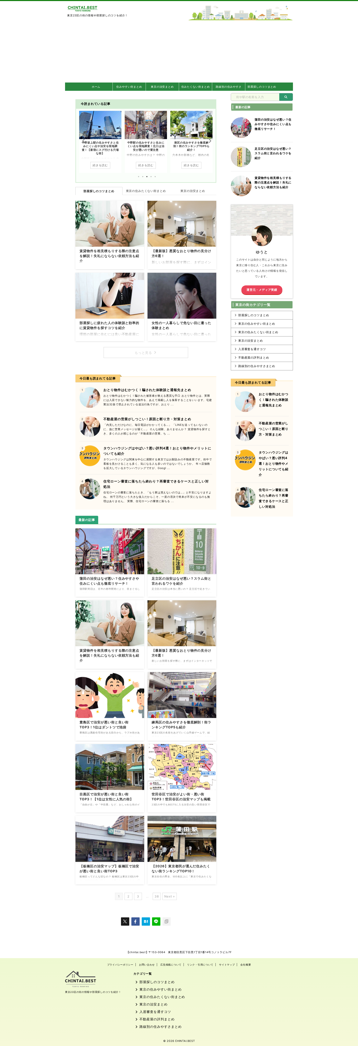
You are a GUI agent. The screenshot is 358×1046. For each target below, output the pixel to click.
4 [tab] (151, 177)
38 (157, 896)
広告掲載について (170, 964)
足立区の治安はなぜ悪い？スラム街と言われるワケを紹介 (273, 153)
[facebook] (135, 921)
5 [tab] (155, 177)
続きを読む (100, 165)
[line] (156, 921)
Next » (169, 896)
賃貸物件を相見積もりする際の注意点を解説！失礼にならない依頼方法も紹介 (109, 256)
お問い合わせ (147, 964)
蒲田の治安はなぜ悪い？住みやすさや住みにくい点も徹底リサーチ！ (273, 124)
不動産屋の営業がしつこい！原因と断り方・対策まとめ (147, 419)
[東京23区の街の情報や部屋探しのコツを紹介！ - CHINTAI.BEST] (146, 921)
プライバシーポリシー (120, 964)
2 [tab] (143, 177)
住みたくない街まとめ (195, 86)
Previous (83, 141)
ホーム (96, 86)
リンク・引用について (200, 964)
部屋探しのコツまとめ (262, 86)
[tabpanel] (100, 142)
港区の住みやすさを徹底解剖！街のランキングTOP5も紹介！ (146, 146)
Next (209, 141)
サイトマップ (227, 964)
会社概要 (245, 964)
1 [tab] (139, 177)
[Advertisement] (179, 51)
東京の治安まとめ (162, 86)
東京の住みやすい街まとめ (256, 323)
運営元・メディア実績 (262, 289)
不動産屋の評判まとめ (253, 357)
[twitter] (125, 921)
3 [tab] (147, 177)
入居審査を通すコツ (252, 349)
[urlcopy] (166, 921)
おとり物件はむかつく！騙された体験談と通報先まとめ (147, 390)
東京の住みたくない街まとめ (146, 191)
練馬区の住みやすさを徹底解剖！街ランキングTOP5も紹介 (191, 146)
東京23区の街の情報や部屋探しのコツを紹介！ (93, 991)
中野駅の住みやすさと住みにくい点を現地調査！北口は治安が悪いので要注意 (100, 146)
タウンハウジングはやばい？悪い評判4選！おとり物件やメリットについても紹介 (273, 463)
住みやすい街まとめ (129, 86)
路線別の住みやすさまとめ (256, 366)
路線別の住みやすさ (228, 86)
